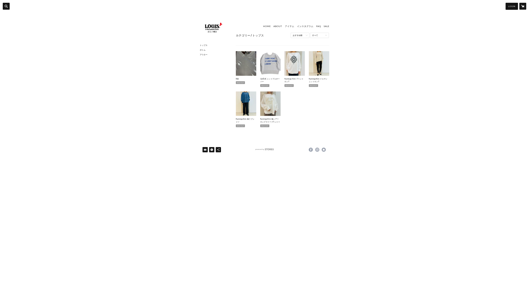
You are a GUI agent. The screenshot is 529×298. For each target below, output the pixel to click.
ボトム (203, 50)
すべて (315, 35)
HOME (267, 26)
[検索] (6, 6)
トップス (203, 45)
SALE (326, 26)
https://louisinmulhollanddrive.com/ (324, 150)
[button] (512, 6)
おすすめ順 (297, 35)
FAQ (318, 26)
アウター (203, 55)
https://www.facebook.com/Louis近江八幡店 (311, 150)
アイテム (289, 26)
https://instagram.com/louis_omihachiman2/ (317, 150)
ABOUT (277, 26)
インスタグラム (305, 26)
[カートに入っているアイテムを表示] (522, 6)
